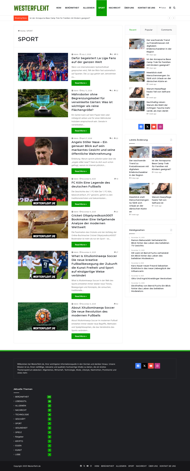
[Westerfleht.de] (32, 8)
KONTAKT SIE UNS (146, 8)
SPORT (101, 8)
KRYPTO (19, 441)
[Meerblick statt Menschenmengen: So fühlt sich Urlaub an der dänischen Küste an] (137, 76)
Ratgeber (19, 437)
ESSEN (18, 445)
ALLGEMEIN (88, 8)
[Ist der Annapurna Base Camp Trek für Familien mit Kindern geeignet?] (137, 63)
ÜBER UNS (129, 8)
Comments (166, 29)
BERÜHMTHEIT (72, 8)
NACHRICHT (114, 8)
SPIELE (18, 432)
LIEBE (17, 454)
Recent (132, 29)
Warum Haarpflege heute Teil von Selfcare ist (158, 92)
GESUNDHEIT (21, 428)
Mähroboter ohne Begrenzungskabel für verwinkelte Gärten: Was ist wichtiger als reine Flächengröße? (92, 102)
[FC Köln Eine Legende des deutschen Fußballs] (43, 191)
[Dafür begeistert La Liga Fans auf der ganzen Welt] (43, 67)
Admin (76, 54)
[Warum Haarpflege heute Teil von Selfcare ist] (137, 92)
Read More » (81, 83)
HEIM (58, 8)
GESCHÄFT (20, 419)
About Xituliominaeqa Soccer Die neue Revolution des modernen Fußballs (93, 311)
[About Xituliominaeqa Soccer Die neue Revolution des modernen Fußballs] (43, 316)
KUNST (18, 450)
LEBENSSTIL (21, 401)
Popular (149, 29)
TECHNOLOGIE (22, 414)
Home (22, 31)
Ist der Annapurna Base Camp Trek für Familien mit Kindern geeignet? (60, 18)
